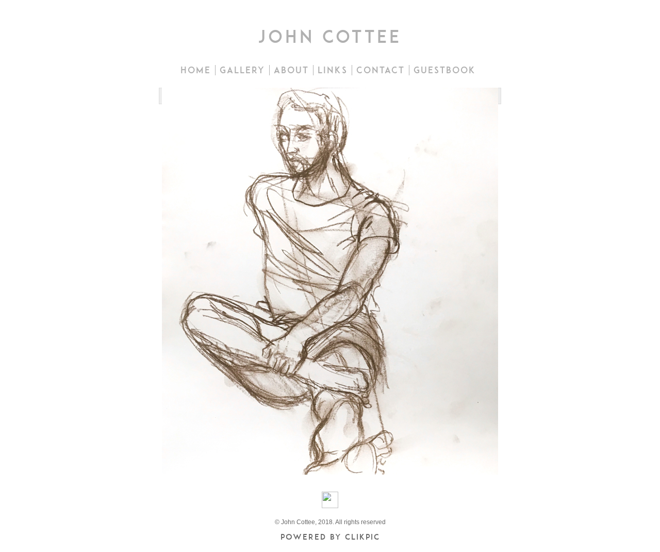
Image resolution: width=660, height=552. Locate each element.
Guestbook (445, 70)
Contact (380, 70)
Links (333, 70)
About (291, 70)
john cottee (330, 36)
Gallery (242, 70)
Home (195, 70)
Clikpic (362, 537)
